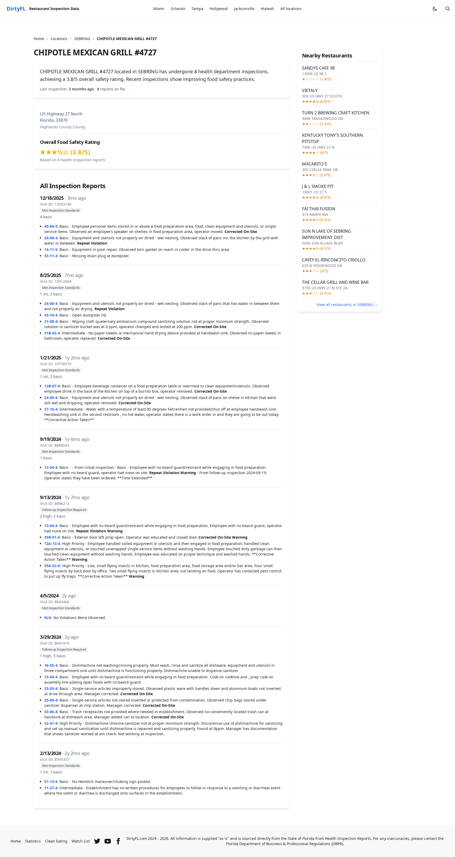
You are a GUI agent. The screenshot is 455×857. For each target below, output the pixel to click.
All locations (291, 8)
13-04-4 (50, 467)
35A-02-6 (52, 565)
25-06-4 (50, 700)
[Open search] (447, 8)
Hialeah (267, 8)
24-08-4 (50, 237)
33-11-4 (50, 255)
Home (39, 38)
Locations (59, 38)
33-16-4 (50, 315)
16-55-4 (50, 665)
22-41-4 (50, 723)
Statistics (33, 841)
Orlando (178, 8)
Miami (158, 8)
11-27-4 (50, 787)
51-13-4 (50, 781)
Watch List (81, 841)
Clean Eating (56, 841)
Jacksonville (244, 8)
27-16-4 (50, 409)
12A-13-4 (52, 543)
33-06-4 (50, 711)
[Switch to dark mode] (435, 8)
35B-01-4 (52, 537)
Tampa (197, 8)
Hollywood (219, 8)
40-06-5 (50, 226)
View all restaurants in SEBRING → (347, 304)
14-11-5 (50, 249)
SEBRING (82, 38)
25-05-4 (50, 688)
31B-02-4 (52, 332)
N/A (47, 617)
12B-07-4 (52, 385)
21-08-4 (50, 321)
